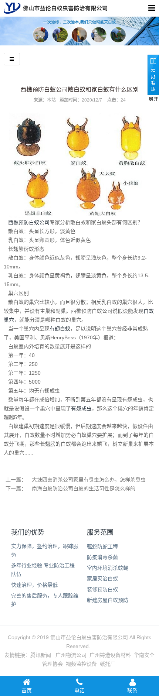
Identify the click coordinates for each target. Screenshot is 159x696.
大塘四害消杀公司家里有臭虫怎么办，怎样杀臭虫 (89, 480)
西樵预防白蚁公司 (29, 222)
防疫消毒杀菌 (102, 557)
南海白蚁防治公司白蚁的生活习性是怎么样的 (83, 488)
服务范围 (100, 532)
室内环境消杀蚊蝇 (107, 568)
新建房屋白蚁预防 (107, 600)
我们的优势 (27, 532)
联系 (132, 690)
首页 (26, 690)
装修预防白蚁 (102, 589)
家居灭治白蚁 (102, 579)
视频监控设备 (81, 664)
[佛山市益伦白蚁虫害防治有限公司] (55, 8)
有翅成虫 (81, 408)
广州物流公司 (71, 655)
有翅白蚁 (60, 329)
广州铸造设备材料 (110, 655)
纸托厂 (107, 664)
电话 (79, 690)
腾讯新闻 (40, 655)
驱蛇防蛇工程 (102, 546)
